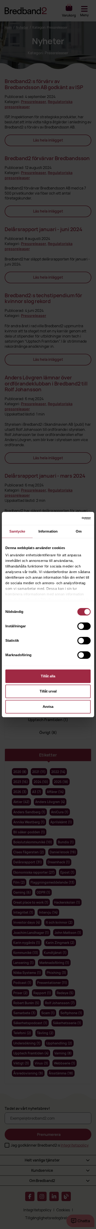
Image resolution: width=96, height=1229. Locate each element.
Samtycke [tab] (17, 531)
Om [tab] (79, 531)
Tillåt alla (48, 676)
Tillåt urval (48, 691)
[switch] (84, 626)
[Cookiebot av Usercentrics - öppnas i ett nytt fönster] (70, 518)
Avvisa (48, 707)
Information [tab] (48, 531)
